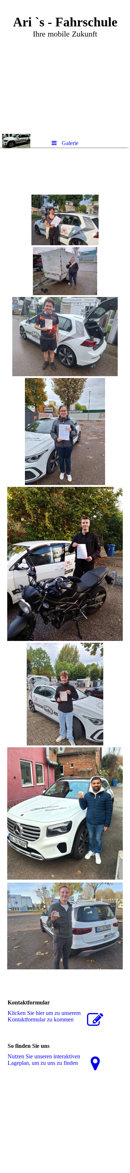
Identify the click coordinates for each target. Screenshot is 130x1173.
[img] (65, 67)
